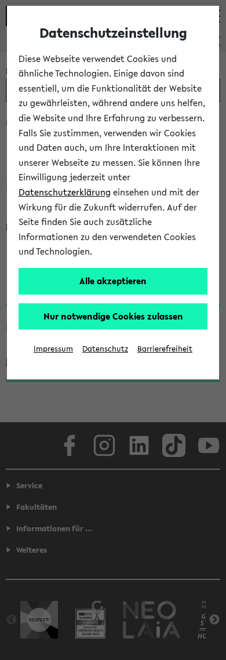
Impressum (53, 348)
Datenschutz (105, 348)
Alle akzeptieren (113, 280)
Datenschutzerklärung (65, 192)
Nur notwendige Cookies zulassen (113, 316)
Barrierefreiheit (164, 348)
